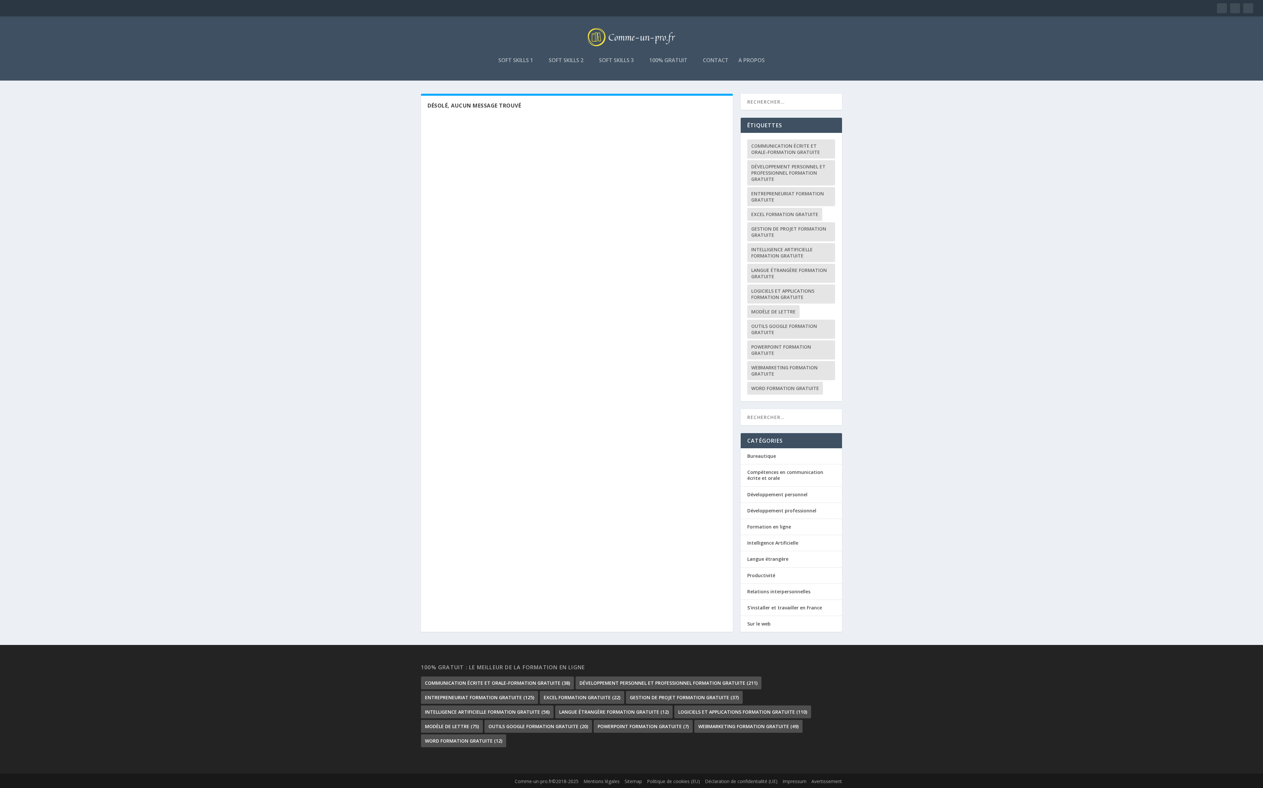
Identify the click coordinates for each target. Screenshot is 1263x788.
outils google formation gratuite (784, 329)
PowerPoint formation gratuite (781, 350)
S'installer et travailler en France (784, 607)
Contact (716, 61)
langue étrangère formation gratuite (789, 273)
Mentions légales (601, 781)
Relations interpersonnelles (778, 591)
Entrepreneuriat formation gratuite (787, 196)
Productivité (761, 575)
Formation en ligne (769, 527)
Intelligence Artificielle (772, 543)
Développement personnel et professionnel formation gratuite (788, 172)
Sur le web (759, 624)
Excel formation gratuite (784, 214)
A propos (751, 61)
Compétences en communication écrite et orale (785, 475)
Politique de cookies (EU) (673, 781)
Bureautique (761, 456)
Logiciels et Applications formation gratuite (782, 294)
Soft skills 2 (566, 61)
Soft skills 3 (616, 61)
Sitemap (633, 781)
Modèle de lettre (773, 311)
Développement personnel (777, 494)
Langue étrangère (767, 559)
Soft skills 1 (515, 61)
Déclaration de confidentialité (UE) (741, 781)
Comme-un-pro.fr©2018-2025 (547, 781)
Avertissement (826, 781)
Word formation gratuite (785, 388)
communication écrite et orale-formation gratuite (785, 149)
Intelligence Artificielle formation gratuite (782, 252)
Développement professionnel (781, 510)
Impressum (794, 781)
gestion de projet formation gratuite (788, 232)
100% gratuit (668, 61)
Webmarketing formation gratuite (784, 370)
